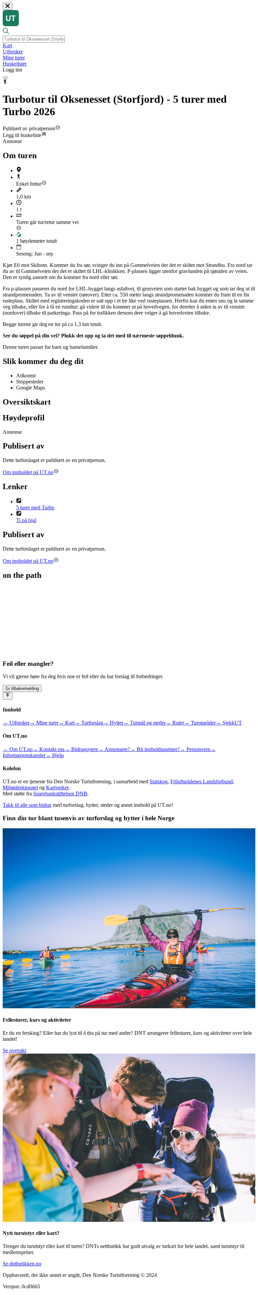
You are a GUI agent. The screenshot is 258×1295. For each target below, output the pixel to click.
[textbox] (34, 39)
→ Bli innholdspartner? (155, 749)
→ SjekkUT (229, 723)
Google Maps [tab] (30, 387)
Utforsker (13, 51)
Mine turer (14, 57)
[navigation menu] (5, 78)
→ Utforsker (16, 723)
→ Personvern (195, 749)
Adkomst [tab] (26, 375)
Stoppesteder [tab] (29, 381)
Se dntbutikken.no (22, 1263)
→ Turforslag (89, 723)
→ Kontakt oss (48, 749)
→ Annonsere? (114, 749)
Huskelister (15, 63)
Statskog (158, 781)
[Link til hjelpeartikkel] (57, 128)
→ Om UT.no (18, 749)
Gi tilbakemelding (22, 688)
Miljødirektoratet (20, 787)
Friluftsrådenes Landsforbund (201, 781)
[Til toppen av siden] (7, 695)
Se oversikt (14, 1050)
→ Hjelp (54, 755)
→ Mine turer (44, 723)
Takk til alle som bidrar (27, 805)
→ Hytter (113, 723)
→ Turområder (200, 723)
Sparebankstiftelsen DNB (60, 793)
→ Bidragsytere (81, 749)
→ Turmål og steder (144, 723)
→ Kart (66, 723)
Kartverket (57, 787)
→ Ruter (175, 723)
